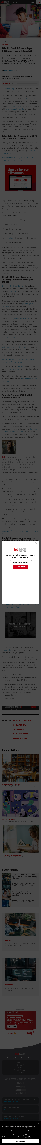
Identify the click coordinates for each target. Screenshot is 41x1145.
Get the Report (20, 567)
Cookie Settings (20, 1141)
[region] (20, 1133)
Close (35, 543)
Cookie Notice (27, 1137)
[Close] (38, 1123)
